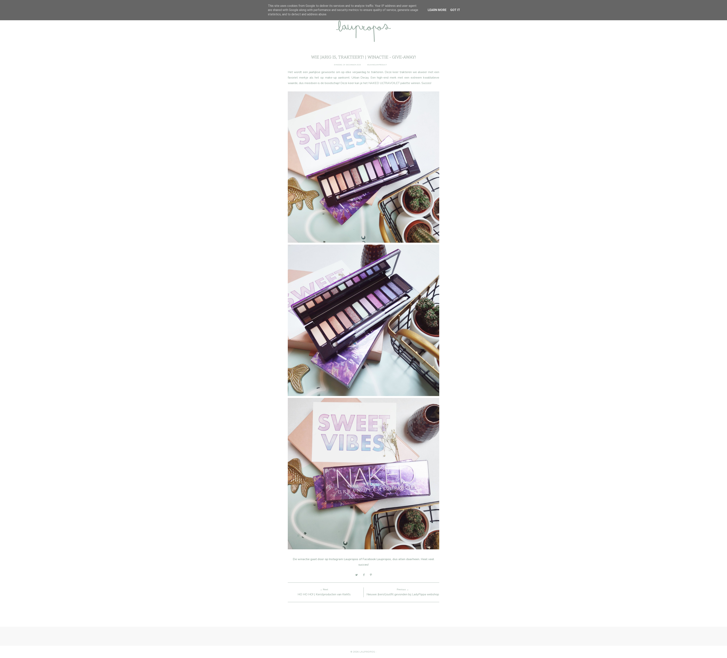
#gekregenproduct (377, 65)
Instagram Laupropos (343, 559)
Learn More (437, 10)
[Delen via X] (356, 575)
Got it (455, 10)
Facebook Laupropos (377, 559)
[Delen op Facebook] (364, 575)
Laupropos (367, 651)
